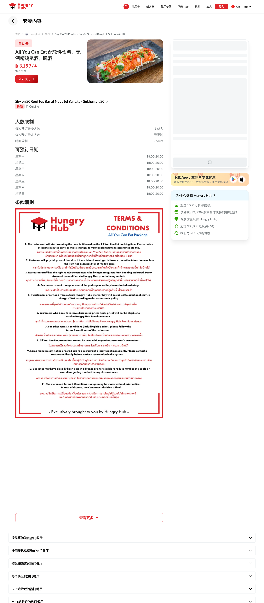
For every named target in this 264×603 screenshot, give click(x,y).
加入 (209, 6)
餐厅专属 (166, 6)
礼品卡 (136, 6)
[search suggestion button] (126, 6)
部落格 (150, 6)
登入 (221, 6)
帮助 (197, 6)
